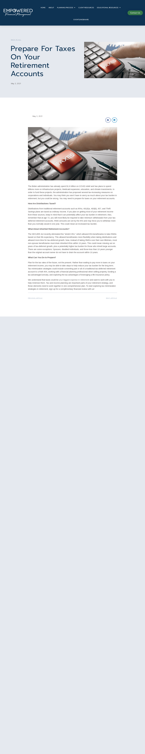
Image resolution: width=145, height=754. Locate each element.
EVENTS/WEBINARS (81, 20)
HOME (43, 8)
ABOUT (51, 8)
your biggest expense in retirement (74, 280)
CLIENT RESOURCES (86, 8)
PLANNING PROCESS (65, 8)
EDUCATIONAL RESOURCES (107, 8)
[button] (108, 120)
